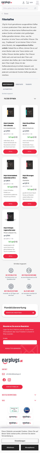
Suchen (35, 8)
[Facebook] (4, 379)
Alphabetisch (7, 89)
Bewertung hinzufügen (14, 312)
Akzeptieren (29, 447)
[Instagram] (9, 379)
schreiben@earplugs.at (13, 374)
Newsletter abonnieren (13, 348)
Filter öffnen (10, 99)
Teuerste (29, 84)
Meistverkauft (8, 84)
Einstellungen (20, 441)
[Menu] (37, 2)
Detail (10, 151)
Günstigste (19, 84)
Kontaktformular (12, 387)
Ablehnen (10, 447)
